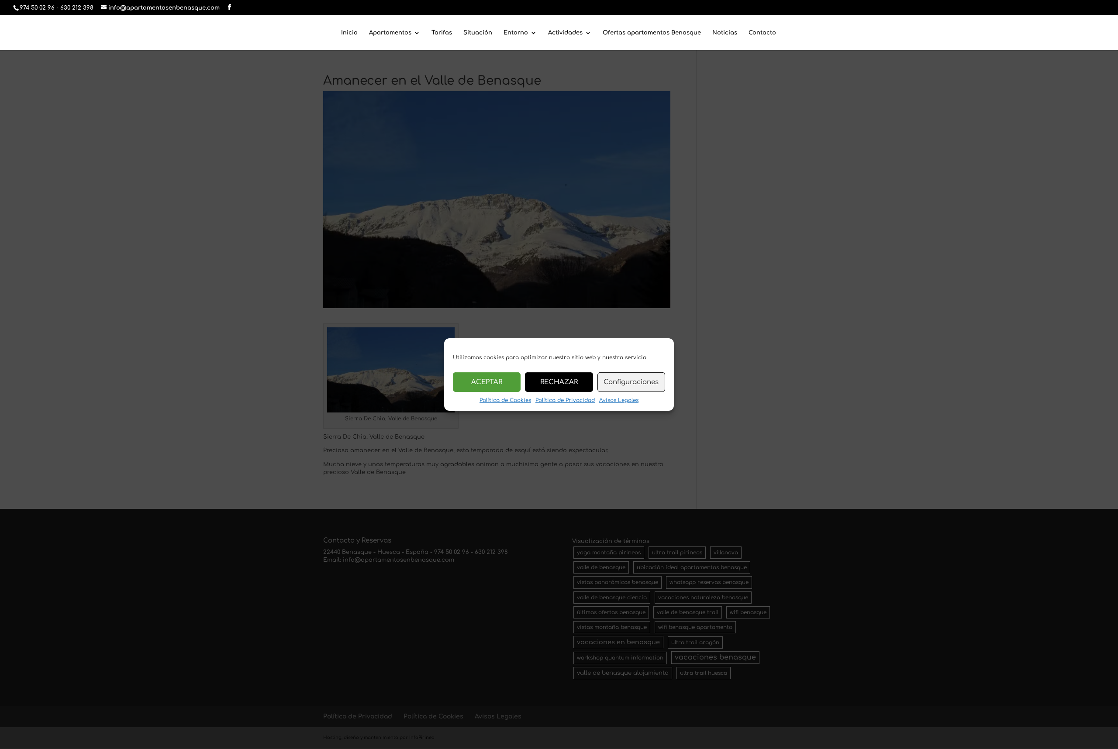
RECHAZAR (559, 381)
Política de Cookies (505, 400)
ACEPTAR (486, 381)
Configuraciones (631, 381)
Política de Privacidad (565, 400)
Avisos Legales (618, 400)
